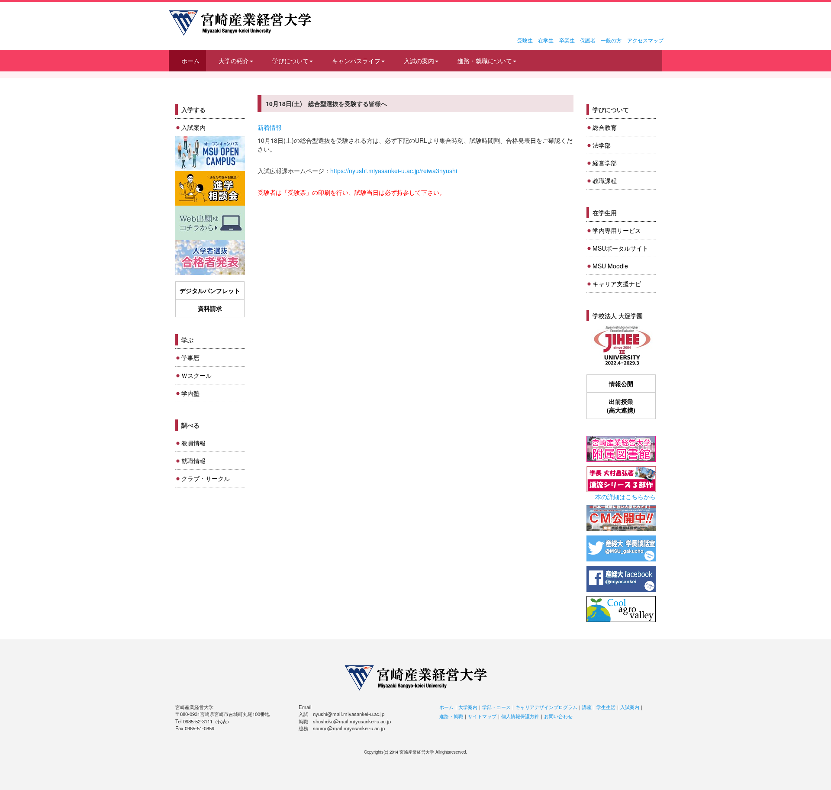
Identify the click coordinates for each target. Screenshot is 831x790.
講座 (587, 706)
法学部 (602, 145)
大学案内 (467, 706)
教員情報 (193, 443)
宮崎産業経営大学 (240, 22)
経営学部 (605, 162)
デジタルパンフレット (210, 290)
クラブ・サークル (205, 478)
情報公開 (621, 383)
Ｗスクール (196, 375)
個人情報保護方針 (520, 716)
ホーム (190, 60)
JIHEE (621, 346)
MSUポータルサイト (620, 248)
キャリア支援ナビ (617, 283)
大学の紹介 (234, 60)
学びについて (290, 60)
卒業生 (567, 40)
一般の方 (611, 40)
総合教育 (605, 127)
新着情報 (270, 127)
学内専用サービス (617, 230)
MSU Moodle (610, 265)
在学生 (546, 40)
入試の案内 (419, 60)
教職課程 (605, 180)
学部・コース (496, 706)
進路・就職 (451, 716)
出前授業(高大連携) (621, 405)
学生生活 (605, 706)
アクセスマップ (645, 40)
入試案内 (193, 127)
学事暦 (190, 357)
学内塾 (190, 393)
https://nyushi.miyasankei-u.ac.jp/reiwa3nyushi (393, 170)
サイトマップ (482, 716)
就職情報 (193, 460)
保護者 (588, 40)
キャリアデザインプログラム (546, 706)
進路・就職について (484, 60)
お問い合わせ (558, 716)
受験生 (525, 40)
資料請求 (210, 308)
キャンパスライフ (356, 60)
